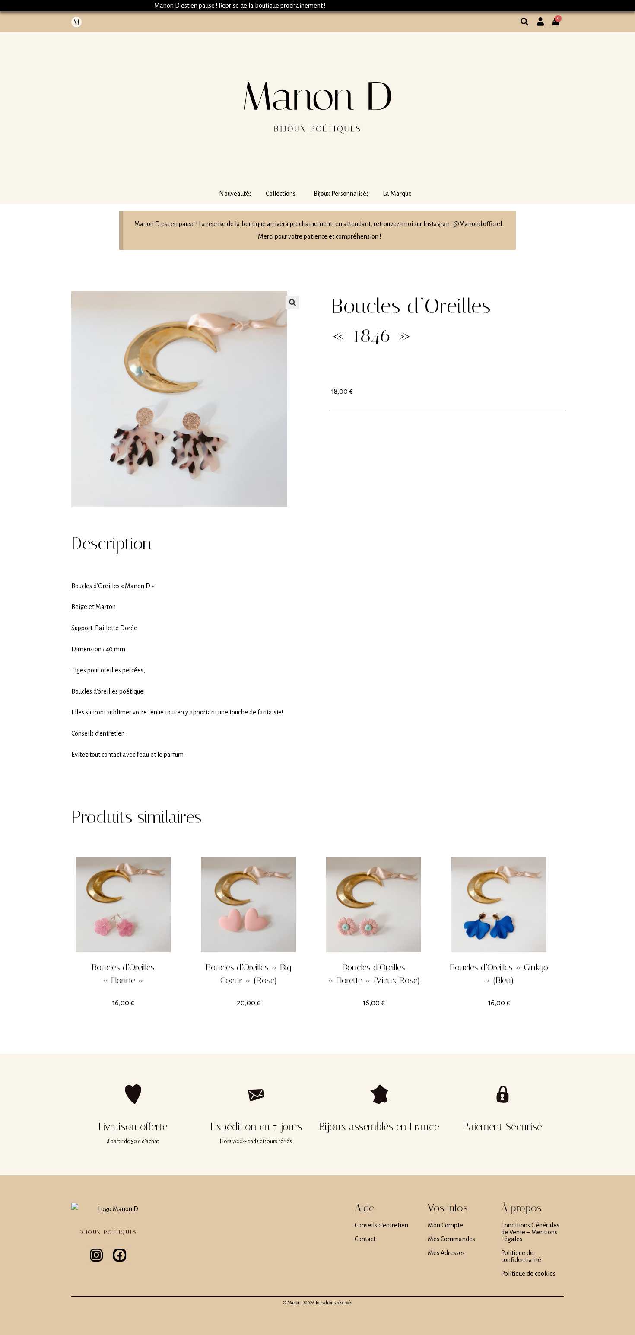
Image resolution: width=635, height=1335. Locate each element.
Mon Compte (445, 1225)
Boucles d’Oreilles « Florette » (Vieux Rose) (373, 973)
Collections (280, 193)
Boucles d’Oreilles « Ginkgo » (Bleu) (499, 973)
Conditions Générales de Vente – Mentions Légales (530, 1232)
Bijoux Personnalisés (341, 193)
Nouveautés (235, 193)
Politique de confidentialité (521, 1256)
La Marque (397, 193)
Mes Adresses (446, 1252)
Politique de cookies (528, 1273)
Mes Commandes (451, 1239)
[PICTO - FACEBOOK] (120, 1255)
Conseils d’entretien (381, 1225)
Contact (365, 1239)
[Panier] (558, 18)
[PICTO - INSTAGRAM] (96, 1255)
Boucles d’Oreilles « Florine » (123, 973)
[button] (283, 193)
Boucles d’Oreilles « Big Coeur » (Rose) (248, 973)
